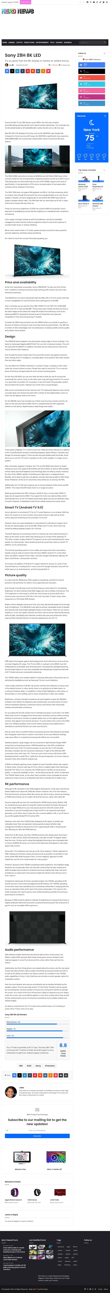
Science (59, 42)
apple (68, 1247)
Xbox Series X (83, 204)
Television (50, 1066)
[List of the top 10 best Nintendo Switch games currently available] (33, 1252)
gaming (75, 1254)
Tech (52, 42)
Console (67, 1250)
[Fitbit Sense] (37, 1192)
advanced (61, 1247)
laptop (67, 1257)
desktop (60, 1254)
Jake (10, 65)
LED (29, 1066)
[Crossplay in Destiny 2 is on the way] (49, 1252)
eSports (68, 1254)
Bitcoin (75, 1247)
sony (39, 1066)
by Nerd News (43, 1289)
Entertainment (42, 42)
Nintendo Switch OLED (83, 185)
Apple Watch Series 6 (13, 1200)
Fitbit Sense (32, 1200)
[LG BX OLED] (60, 1192)
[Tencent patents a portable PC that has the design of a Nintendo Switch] (41, 1257)
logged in (17, 1221)
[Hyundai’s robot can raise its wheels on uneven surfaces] (33, 1247)
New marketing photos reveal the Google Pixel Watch (50, 2)
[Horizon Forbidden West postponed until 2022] (33, 1257)
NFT (73, 1257)
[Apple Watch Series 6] (14, 1192)
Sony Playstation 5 (97, 185)
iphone (60, 1257)
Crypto (19, 42)
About (106, 1289)
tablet (59, 1265)
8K (21, 1066)
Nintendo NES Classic (97, 205)
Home (4, 42)
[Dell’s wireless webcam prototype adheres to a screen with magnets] (41, 1247)
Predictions (29, 42)
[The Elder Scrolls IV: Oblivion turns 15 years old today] (49, 1257)
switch (75, 1261)
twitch (75, 1265)
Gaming (11, 42)
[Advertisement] (74, 22)
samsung (67, 1261)
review (60, 1261)
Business (68, 42)
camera (60, 1250)
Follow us (88, 1240)
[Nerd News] (18, 11)
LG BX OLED (54, 1200)
